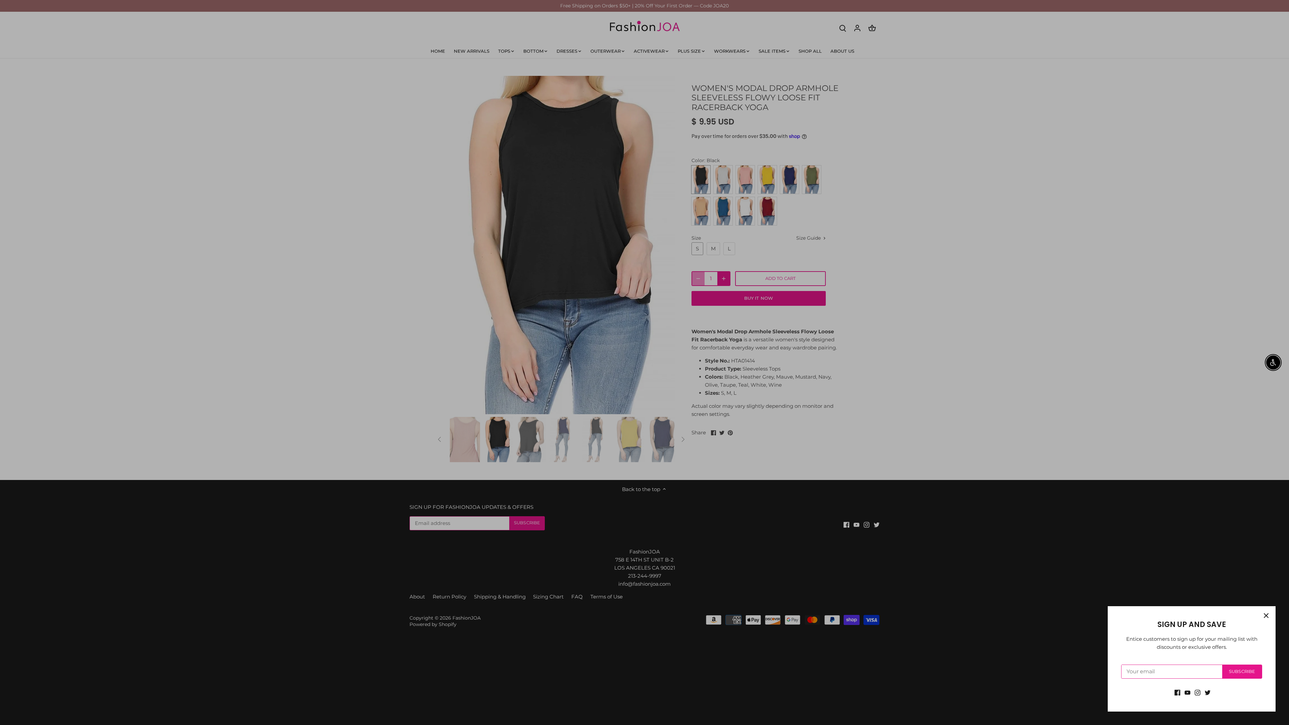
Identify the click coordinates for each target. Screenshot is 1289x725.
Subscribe (1242, 671)
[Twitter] (1207, 692)
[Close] (1266, 615)
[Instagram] (1197, 692)
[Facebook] (1177, 692)
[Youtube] (1187, 692)
